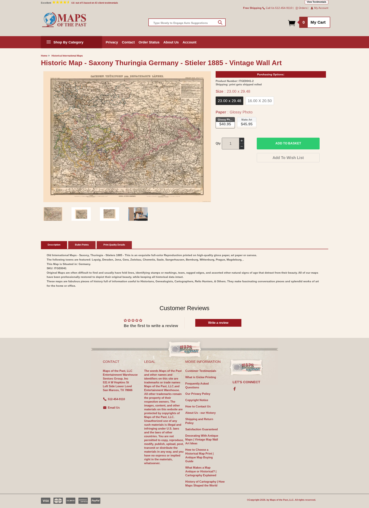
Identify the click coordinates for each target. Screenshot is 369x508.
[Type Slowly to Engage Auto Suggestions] (220, 22)
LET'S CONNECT (246, 382)
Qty (218, 143)
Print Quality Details (114, 244)
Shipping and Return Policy (199, 421)
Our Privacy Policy (197, 393)
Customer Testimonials (200, 370)
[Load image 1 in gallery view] (52, 214)
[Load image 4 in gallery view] (138, 214)
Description (54, 244)
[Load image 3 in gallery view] (109, 214)
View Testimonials (316, 2)
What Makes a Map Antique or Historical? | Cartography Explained (200, 471)
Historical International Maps (67, 55)
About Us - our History (200, 412)
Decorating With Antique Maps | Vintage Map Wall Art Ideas (201, 439)
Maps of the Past (279, 500)
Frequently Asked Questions (197, 385)
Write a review (218, 322)
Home (44, 55)
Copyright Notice (196, 400)
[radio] (229, 101)
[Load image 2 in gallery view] (81, 214)
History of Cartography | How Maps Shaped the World (205, 483)
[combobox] (187, 22)
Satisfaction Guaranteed (201, 429)
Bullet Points (82, 244)
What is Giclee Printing (200, 377)
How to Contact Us (198, 406)
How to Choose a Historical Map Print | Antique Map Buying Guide (199, 455)
